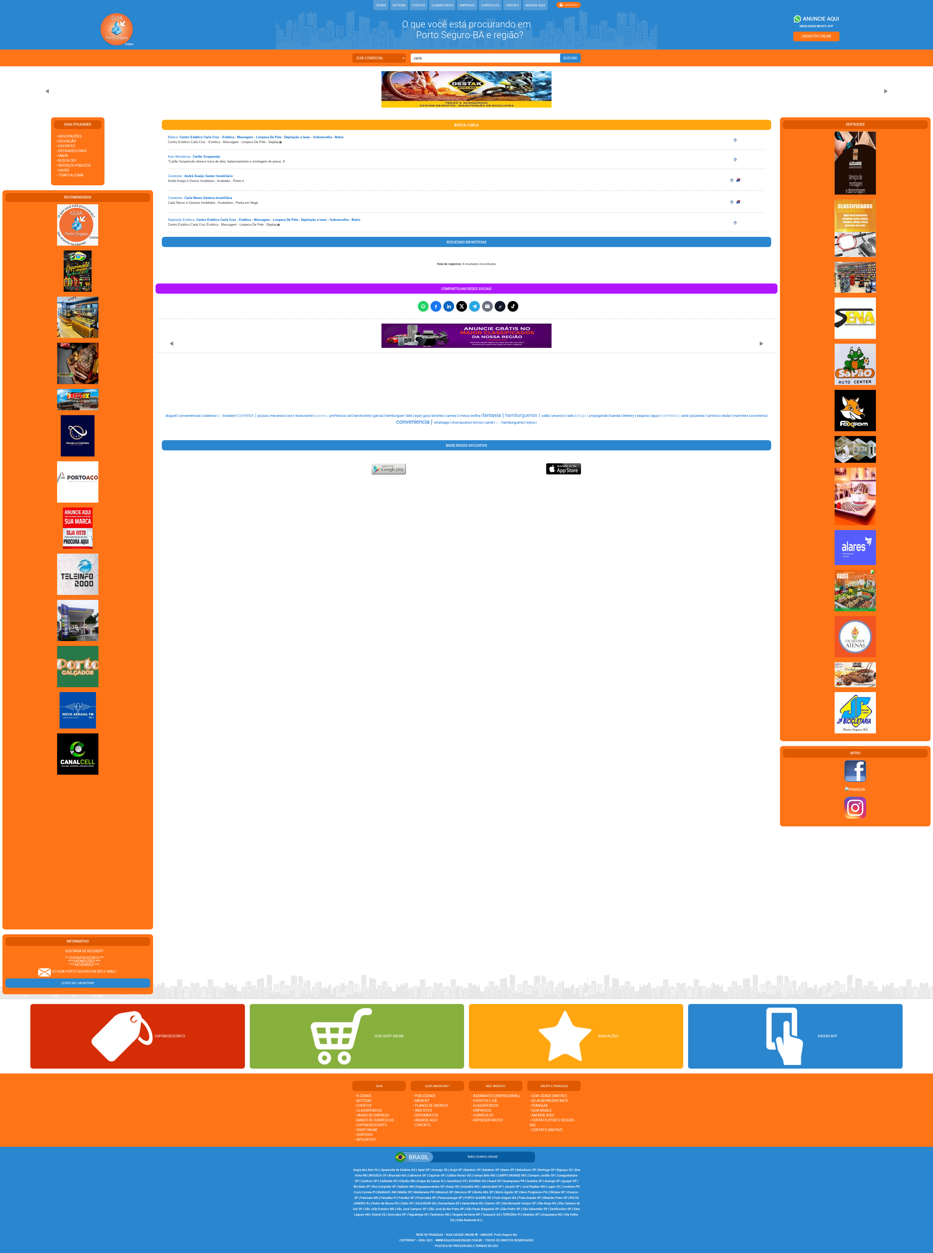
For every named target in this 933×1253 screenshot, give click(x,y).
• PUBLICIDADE (424, 1096)
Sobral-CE (379, 1214)
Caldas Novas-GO (459, 1175)
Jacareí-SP (512, 1186)
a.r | (498, 422)
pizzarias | (699, 416)
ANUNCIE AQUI (535, 5)
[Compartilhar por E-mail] (487, 306)
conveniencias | (191, 416)
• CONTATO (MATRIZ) (546, 1130)
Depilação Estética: (181, 220)
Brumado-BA (397, 1175)
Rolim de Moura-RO (385, 1203)
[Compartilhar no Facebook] (436, 306)
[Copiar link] (500, 306)
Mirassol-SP (444, 1192)
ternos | (479, 422)
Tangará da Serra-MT (466, 1214)
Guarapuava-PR (514, 1181)
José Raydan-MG (533, 1186)
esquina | (644, 416)
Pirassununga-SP (450, 1198)
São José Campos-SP (412, 1209)
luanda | (616, 416)
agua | (656, 416)
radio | (571, 416)
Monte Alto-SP (483, 1192)
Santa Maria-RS (472, 1203)
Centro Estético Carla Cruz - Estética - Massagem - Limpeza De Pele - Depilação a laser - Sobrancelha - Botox (262, 137)
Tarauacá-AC (492, 1214)
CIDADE (381, 5)
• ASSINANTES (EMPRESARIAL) (495, 1096)
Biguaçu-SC (565, 1170)
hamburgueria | (514, 422)
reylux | (531, 422)
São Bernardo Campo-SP (519, 1203)
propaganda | (599, 416)
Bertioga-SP (546, 1170)
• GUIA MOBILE (541, 1110)
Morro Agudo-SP (507, 1192)
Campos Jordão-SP (541, 1175)
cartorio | (714, 416)
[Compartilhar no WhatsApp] (423, 306)
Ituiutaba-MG (470, 1186)
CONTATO (512, 5)
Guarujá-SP (552, 1181)
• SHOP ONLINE (366, 1130)
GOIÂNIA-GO (477, 1181)
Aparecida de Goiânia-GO (398, 1170)
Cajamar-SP (436, 1175)
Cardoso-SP (369, 1181)
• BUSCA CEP (66, 161)
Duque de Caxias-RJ (431, 1181)
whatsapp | (442, 422)
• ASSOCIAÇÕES (69, 136)
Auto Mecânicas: (180, 156)
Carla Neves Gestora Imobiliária (208, 198)
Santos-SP (492, 1203)
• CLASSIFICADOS (368, 1110)
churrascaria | (462, 422)
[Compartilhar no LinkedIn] (448, 306)
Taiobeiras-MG (440, 1214)
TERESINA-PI (511, 1214)
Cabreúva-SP (417, 1175)
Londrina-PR (571, 1186)
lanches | (439, 416)
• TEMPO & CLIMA (70, 175)
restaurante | (305, 416)
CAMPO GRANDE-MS (511, 1175)
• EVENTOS (363, 1105)
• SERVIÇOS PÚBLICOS (73, 165)
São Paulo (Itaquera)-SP (482, 1209)
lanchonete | (363, 416)
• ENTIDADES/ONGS (71, 151)
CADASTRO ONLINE (816, 36)
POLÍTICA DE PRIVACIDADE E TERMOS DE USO (466, 1246)
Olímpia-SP (557, 1192)
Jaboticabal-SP (491, 1186)
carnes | (452, 416)
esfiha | (477, 416)
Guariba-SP (534, 1181)
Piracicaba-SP (426, 1198)
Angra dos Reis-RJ (366, 1170)
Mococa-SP (463, 1192)
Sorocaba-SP (397, 1214)
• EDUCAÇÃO (66, 141)
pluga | (582, 415)
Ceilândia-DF (388, 1181)
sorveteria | (759, 416)
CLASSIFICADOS (442, 5)
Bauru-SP (507, 1170)
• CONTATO (422, 1125)
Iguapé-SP (569, 1181)
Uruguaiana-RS (551, 1214)
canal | (490, 422)
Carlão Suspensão (206, 156)
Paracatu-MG (369, 1198)
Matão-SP (405, 1192)
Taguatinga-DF (418, 1214)
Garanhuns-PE (457, 1181)
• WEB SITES (422, 1110)
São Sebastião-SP (535, 1209)
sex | (291, 416)
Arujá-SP (456, 1170)
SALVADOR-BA (425, 1203)
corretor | (248, 415)
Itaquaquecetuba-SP (430, 1186)
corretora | (671, 415)
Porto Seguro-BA (504, 1198)
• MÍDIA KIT (421, 1101)
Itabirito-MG (406, 1186)
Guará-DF (494, 1181)
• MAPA (62, 156)
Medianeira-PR (424, 1192)
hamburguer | (395, 416)
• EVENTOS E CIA (484, 1101)
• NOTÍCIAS (363, 1101)
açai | (419, 416)
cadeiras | (210, 416)
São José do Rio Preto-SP (446, 1209)
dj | (220, 416)
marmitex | (742, 416)
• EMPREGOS (481, 1110)
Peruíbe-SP (406, 1198)
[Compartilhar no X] (461, 306)
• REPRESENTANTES (487, 1120)
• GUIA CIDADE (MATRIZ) (548, 1096)
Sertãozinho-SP (560, 1209)
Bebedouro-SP (526, 1170)
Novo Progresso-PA (533, 1192)
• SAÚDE (62, 170)
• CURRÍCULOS (482, 1115)
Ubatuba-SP (531, 1214)
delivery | (629, 416)
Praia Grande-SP (529, 1198)
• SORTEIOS (364, 1135)
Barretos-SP (472, 1170)
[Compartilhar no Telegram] (474, 306)
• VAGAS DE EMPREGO (372, 1115)
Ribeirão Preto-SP (555, 1198)
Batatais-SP (491, 1170)
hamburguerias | (523, 415)
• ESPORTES (65, 146)
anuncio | (559, 416)
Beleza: (173, 137)
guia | (427, 416)
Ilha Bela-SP (362, 1186)
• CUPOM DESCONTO (371, 1125)
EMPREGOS (467, 5)
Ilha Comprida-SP (384, 1186)
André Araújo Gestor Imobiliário (208, 176)
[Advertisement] (77, 852)
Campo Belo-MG (484, 1175)
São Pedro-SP (510, 1209)
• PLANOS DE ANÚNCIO (430, 1105)
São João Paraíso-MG (379, 1209)
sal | (350, 416)
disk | (410, 416)
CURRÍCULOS (490, 5)
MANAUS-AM (387, 1192)
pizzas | (264, 416)
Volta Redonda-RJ (468, 1220)
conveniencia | (415, 422)
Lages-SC (554, 1186)
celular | (727, 416)
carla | (686, 416)
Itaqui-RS (453, 1186)
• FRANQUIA (539, 1105)
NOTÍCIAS (399, 5)
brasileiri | (230, 416)
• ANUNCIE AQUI (425, 1120)
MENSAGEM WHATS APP (816, 26)
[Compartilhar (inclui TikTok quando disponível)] (513, 306)
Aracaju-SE (440, 1170)
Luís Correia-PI (365, 1192)
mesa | (465, 416)
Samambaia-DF (448, 1203)
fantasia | (494, 415)
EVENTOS (418, 5)
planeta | (322, 416)
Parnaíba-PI (388, 1198)
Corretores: (175, 176)
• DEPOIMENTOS (425, 1115)
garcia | (379, 416)
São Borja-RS (547, 1203)
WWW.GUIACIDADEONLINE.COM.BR (459, 1240)
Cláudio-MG (407, 1181)
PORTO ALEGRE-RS (478, 1198)
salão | (547, 416)
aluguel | (172, 416)
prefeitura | (338, 416)
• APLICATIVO (365, 1139)
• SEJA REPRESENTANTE (549, 1101)
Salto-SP (407, 1203)
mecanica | (278, 416)
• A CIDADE (363, 1096)
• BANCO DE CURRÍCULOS (374, 1120)
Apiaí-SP (424, 1170)
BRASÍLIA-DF (378, 1175)
